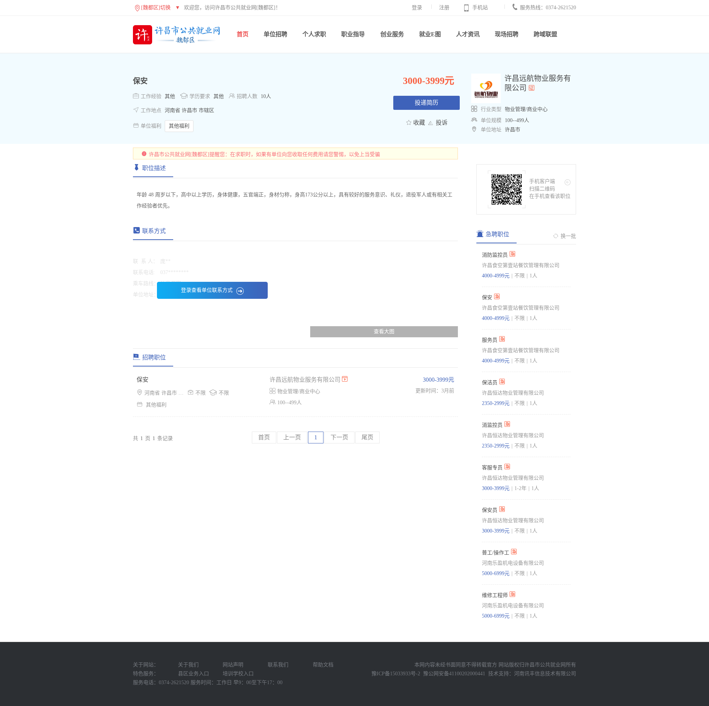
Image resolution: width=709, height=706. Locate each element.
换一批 (568, 236)
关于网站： (146, 665)
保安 (140, 81)
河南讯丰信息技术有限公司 (545, 673)
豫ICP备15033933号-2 (395, 673)
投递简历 (426, 102)
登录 (417, 7)
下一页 (339, 437)
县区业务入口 (193, 673)
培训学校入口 (238, 673)
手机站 (480, 7)
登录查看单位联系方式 (207, 290)
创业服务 (392, 34)
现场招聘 (506, 34)
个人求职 (314, 34)
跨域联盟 (545, 34)
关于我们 (188, 665)
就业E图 (430, 34)
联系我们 (278, 665)
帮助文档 (323, 665)
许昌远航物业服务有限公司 (306, 379)
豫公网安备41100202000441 (454, 673)
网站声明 (233, 665)
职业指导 (353, 34)
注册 (444, 7)
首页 (243, 34)
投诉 (442, 122)
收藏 (419, 122)
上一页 (292, 437)
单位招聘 (275, 34)
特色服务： (146, 673)
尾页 (367, 437)
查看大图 (384, 331)
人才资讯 (468, 34)
